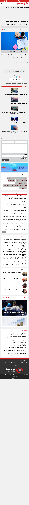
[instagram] (3, 297)
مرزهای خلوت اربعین (11, 178)
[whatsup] (5, 30)
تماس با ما (22, 361)
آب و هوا (16, 363)
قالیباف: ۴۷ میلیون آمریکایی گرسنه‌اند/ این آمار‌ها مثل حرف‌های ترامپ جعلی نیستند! (15, 259)
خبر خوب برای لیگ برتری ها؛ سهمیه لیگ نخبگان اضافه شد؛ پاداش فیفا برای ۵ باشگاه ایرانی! (14, 265)
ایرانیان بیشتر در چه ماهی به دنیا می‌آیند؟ (18, 334)
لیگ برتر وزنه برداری (22, 215)
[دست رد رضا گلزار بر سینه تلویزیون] (14, 119)
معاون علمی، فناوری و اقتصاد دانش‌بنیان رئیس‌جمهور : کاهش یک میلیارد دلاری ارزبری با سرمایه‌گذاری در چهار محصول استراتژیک (14, 227)
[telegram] (4, 30)
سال (18, 83)
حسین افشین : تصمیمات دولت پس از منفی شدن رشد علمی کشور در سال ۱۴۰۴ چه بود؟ (14, 224)
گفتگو (21, 269)
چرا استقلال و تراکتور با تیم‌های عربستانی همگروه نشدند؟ (16, 349)
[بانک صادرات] (14, 167)
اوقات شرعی (10, 363)
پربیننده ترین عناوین (23, 193)
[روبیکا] (10, 1)
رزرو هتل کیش (11, 180)
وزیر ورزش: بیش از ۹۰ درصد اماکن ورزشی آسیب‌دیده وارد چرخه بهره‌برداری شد (15, 262)
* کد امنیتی (25, 154)
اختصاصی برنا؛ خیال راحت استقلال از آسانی (18, 248)
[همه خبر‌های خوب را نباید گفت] (24, 285)
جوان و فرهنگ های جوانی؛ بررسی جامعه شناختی (17, 347)
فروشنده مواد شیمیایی (21, 180)
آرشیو (4, 232)
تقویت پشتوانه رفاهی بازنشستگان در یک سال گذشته (16, 249)
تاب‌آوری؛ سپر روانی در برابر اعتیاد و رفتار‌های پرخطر (17, 353)
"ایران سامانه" (11, 378)
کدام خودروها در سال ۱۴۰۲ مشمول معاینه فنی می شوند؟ (16, 94)
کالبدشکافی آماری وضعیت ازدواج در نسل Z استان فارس (16, 204)
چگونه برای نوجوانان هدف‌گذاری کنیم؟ (19, 333)
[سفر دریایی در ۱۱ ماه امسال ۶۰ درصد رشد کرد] (14, 99)
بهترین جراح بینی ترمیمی (21, 183)
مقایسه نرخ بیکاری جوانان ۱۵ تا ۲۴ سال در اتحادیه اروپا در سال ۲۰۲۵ (15, 351)
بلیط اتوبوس (6, 185)
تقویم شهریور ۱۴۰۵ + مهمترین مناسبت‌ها (18, 342)
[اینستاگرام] (4, 1)
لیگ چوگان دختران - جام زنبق (21, 203)
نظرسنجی (4, 363)
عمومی (20, 27)
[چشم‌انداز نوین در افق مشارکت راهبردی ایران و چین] (24, 279)
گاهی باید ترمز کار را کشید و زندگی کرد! (19, 341)
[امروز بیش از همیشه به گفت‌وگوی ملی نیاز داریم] (24, 291)
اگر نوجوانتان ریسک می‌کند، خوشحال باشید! (18, 336)
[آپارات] (3, 1)
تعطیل (8, 83)
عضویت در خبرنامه (23, 363)
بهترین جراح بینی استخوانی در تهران (19, 185)
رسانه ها (24, 27)
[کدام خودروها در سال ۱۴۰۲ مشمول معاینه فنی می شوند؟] (14, 90)
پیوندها (11, 361)
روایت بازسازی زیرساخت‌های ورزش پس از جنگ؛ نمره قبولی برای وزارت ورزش (15, 240)
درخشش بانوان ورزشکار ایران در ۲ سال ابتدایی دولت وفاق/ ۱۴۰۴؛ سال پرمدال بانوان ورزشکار (14, 252)
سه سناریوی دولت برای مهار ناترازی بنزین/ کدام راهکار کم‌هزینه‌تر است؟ (14, 338)
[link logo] (22, 3)
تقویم (24, 83)
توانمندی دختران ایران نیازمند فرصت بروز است (17, 355)
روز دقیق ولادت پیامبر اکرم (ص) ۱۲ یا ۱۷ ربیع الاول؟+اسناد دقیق (17, 7)
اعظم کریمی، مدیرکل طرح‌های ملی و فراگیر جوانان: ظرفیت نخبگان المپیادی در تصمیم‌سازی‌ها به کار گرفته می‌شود (14, 255)
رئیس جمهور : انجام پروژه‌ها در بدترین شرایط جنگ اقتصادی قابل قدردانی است (14, 217)
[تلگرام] (6, 1)
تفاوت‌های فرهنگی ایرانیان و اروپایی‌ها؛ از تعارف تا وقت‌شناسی (15, 345)
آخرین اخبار (16, 193)
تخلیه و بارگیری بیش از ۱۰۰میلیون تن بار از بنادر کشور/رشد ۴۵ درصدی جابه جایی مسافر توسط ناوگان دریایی (14, 132)
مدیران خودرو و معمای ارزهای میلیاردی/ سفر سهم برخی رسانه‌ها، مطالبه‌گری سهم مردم (14, 246)
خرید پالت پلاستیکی (22, 178)
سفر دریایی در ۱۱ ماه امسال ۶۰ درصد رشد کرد (19, 103)
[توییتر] (8, 1)
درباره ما (16, 361)
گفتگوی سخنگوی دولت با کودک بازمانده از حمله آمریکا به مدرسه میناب (14, 206)
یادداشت (25, 269)
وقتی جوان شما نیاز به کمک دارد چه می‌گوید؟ (18, 344)
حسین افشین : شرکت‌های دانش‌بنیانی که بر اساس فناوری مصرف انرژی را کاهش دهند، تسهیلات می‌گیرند (14, 212)
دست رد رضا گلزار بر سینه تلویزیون (20, 122)
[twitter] (7, 30)
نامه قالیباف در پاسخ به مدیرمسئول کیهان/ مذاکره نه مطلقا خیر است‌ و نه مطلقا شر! (15, 243)
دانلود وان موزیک (23, 188)
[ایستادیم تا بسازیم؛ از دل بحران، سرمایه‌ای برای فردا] (24, 274)
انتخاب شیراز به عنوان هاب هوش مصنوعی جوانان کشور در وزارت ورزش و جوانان (14, 200)
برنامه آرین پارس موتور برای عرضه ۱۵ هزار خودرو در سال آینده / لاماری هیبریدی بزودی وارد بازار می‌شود (14, 113)
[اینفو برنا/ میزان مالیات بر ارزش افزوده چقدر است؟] (14, 325)
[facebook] (2, 30)
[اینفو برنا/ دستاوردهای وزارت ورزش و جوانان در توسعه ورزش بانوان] (14, 308)
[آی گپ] (1, 1)
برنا (13, 83)
